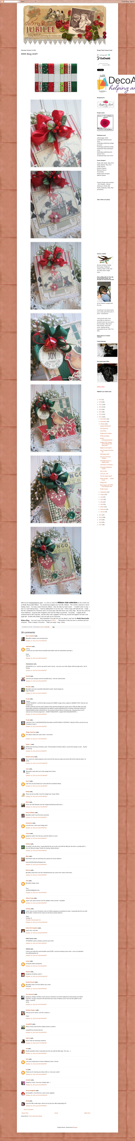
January (102, 512)
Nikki (27, 802)
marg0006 (29, 1024)
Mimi (27, 856)
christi (28, 833)
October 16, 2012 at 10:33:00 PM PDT (36, 1095)
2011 (100, 515)
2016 (100, 407)
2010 (100, 517)
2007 (100, 524)
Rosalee (28, 686)
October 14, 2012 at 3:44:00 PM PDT (36, 1004)
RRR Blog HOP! (104, 454)
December (103, 419)
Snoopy (28, 908)
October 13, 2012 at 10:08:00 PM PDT (36, 933)
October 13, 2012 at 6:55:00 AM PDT (36, 726)
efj (26, 1069)
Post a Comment (28, 1109)
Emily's (54, 620)
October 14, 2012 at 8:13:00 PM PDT (36, 1032)
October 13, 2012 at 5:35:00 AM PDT (36, 681)
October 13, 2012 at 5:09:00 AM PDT (36, 658)
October (102, 424)
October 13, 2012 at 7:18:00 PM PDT (36, 892)
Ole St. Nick (103, 471)
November (103, 421)
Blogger (75, 1127)
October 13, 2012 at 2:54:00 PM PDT (36, 817)
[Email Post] (53, 627)
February (103, 509)
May (101, 502)
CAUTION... (103, 431)
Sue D (27, 781)
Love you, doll (104, 473)
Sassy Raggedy (30, 1090)
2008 (100, 522)
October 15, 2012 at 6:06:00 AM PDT (36, 1064)
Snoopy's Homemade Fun (33, 920)
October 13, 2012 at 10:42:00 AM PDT (36, 775)
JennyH (28, 1080)
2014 (100, 412)
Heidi (27, 1101)
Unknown (28, 646)
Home (56, 1113)
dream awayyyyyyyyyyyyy (106, 439)
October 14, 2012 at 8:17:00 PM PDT (36, 1043)
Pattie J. (28, 744)
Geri (27, 1059)
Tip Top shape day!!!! (106, 476)
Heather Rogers (30, 1010)
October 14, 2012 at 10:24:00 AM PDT (36, 976)
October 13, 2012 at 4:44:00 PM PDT (36, 838)
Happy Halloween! (105, 426)
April (101, 504)
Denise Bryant (30, 982)
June (102, 499)
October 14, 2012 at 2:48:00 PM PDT (36, 988)
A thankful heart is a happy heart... (105, 461)
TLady (28, 699)
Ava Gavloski (30, 994)
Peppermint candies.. (106, 433)
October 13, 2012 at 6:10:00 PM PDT (36, 864)
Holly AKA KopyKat (32, 928)
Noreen (28, 870)
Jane (27, 769)
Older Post (87, 1113)
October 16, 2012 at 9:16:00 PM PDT (36, 1085)
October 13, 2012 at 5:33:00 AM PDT (36, 670)
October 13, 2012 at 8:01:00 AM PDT (36, 751)
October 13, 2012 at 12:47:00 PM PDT (36, 807)
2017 (100, 404)
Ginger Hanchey (31, 732)
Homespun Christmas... (107, 464)
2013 (100, 414)
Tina (27, 880)
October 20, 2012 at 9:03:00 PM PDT (36, 1106)
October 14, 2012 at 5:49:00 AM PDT (36, 943)
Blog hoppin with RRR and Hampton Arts (106, 485)
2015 (100, 409)
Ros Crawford (30, 636)
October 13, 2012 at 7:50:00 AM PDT (36, 739)
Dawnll (28, 676)
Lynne (28, 961)
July (101, 497)
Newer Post (25, 1113)
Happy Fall (103, 482)
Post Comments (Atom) (35, 1116)
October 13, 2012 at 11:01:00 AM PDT (36, 786)
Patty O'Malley (30, 812)
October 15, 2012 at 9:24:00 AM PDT (36, 1074)
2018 (100, 402)
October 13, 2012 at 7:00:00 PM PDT (36, 875)
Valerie (28, 1038)
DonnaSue (29, 823)
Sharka (28, 971)
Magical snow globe (106, 448)
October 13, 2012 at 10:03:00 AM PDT (36, 763)
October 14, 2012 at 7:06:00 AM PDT (36, 955)
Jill (27, 1048)
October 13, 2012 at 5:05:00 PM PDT (36, 850)
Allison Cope (29, 898)
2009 (100, 520)
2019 (100, 399)
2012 (100, 417)
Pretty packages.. (105, 436)
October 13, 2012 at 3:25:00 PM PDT (36, 828)
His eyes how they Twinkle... (105, 457)
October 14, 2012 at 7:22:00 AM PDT (36, 966)
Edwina (28, 844)
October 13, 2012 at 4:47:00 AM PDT (36, 641)
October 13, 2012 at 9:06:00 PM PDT (36, 903)
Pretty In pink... (104, 489)
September (103, 492)
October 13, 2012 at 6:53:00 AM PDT (36, 714)
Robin (27, 791)
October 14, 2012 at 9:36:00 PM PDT (36, 1053)
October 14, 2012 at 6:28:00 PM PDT (36, 1018)
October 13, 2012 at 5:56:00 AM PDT (36, 693)
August (102, 494)
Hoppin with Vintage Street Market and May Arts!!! (106, 444)
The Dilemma (104, 428)
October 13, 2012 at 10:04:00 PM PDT (36, 922)
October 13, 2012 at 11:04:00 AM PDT (36, 796)
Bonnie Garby (30, 757)
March (102, 507)
